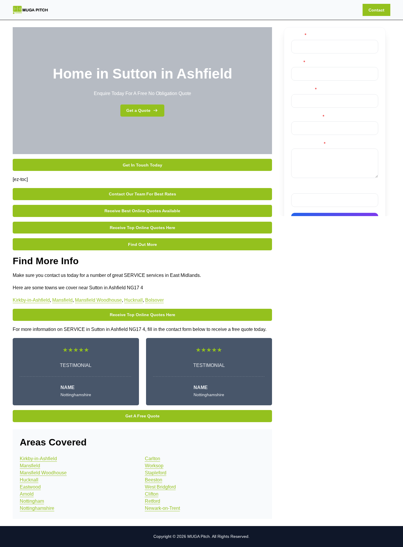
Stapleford (155, 472)
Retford (152, 501)
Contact (376, 10)
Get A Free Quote (142, 416)
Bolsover (154, 300)
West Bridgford (160, 486)
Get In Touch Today (142, 165)
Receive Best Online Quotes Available (142, 210)
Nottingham (32, 501)
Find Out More (142, 244)
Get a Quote (138, 110)
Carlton (152, 458)
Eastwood (30, 486)
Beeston (153, 479)
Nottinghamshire (37, 508)
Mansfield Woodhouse (98, 300)
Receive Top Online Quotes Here (142, 227)
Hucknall (133, 300)
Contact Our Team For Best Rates (142, 194)
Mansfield (62, 300)
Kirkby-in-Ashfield (31, 300)
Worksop (154, 465)
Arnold (27, 494)
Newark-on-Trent (162, 508)
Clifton (151, 494)
